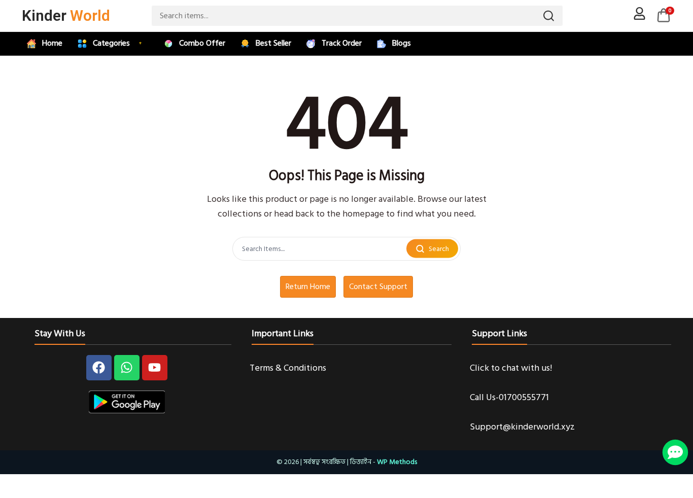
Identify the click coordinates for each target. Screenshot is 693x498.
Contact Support (378, 286)
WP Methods (397, 462)
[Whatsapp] (127, 367)
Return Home (308, 286)
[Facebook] (99, 367)
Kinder (66, 15)
